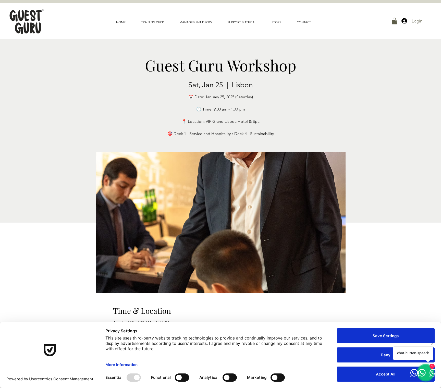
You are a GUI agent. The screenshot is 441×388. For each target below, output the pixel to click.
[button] (394, 21)
